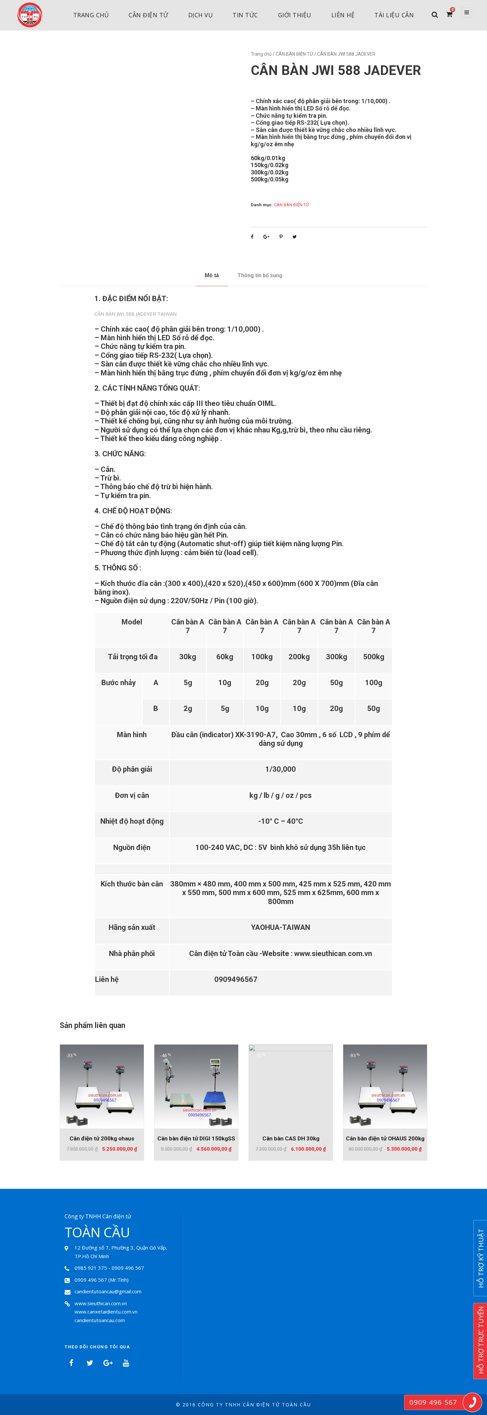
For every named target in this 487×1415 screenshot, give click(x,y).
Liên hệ (343, 15)
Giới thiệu (294, 15)
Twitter (89, 1363)
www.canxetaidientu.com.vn (106, 1311)
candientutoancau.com (100, 1320)
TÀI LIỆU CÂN (394, 15)
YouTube (126, 1363)
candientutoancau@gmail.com (108, 1291)
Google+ (107, 1363)
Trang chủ (91, 15)
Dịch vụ (200, 15)
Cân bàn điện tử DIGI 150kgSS (196, 1138)
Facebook (71, 1363)
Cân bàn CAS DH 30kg (290, 1138)
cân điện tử (148, 15)
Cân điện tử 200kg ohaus (102, 1138)
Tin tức (245, 15)
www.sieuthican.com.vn (101, 1303)
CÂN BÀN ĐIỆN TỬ (294, 54)
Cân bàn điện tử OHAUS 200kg (385, 1138)
